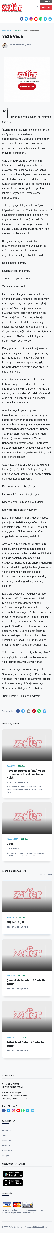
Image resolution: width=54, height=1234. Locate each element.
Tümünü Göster (46, 875)
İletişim (5, 1156)
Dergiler (6, 1135)
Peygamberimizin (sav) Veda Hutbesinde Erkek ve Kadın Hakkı (26, 774)
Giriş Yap (45, 7)
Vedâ (10, 843)
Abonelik (6, 1145)
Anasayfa (6, 1130)
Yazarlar (6, 1140)
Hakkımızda (7, 1151)
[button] (4, 18)
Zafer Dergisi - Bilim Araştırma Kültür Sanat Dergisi (29, 1227)
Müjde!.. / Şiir (15, 922)
